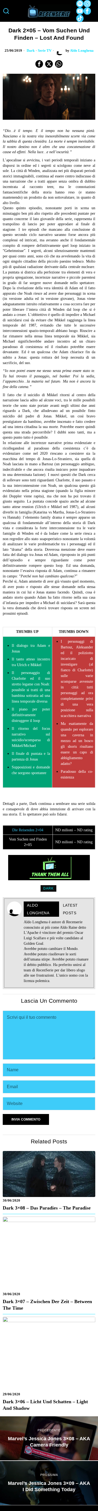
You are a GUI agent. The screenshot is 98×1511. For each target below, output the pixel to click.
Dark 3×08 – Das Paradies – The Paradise (47, 1208)
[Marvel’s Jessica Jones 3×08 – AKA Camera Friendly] (49, 1438)
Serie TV (44, 51)
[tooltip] (80, 3)
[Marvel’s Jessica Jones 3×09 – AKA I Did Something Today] (49, 1483)
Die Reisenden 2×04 (27, 830)
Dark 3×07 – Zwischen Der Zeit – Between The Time (47, 1305)
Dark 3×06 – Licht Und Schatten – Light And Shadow (45, 1405)
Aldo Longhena (82, 51)
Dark (31, 51)
